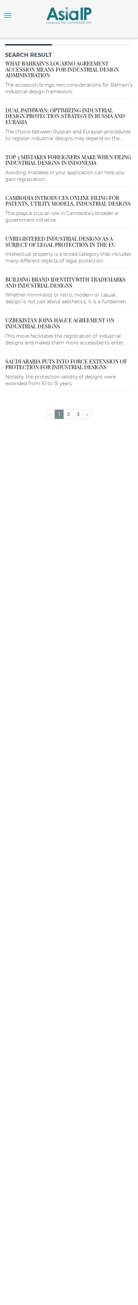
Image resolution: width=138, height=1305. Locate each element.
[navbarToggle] (7, 15)
